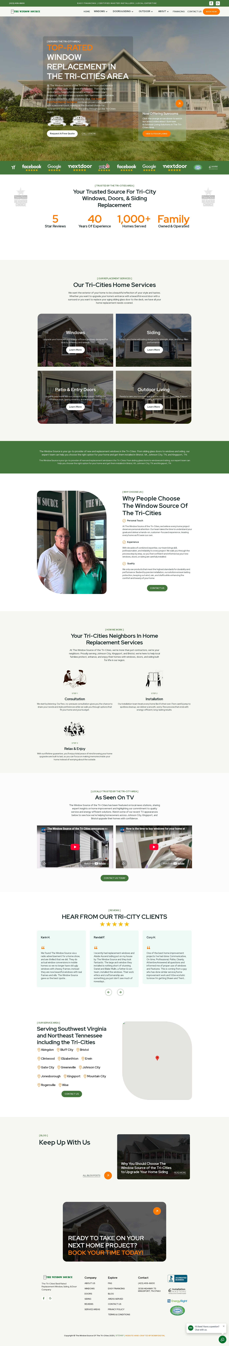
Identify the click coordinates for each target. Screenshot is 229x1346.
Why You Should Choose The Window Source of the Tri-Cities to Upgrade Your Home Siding (146, 1168)
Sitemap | (120, 1335)
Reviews (89, 1304)
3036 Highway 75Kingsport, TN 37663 (149, 1289)
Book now (211, 11)
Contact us (194, 11)
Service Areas (92, 1309)
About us (90, 1283)
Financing (179, 11)
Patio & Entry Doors (75, 389)
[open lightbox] (179, 103)
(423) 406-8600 (146, 1283)
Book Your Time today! (105, 1253)
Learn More (75, 349)
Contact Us (157, 588)
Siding (153, 332)
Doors (88, 1293)
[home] (30, 11)
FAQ (110, 1283)
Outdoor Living (154, 389)
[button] (100, 11)
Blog (111, 1293)
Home (87, 11)
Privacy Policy (116, 1309)
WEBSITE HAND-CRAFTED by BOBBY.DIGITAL (145, 1335)
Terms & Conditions (119, 1314)
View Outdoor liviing (156, 133)
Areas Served (115, 1298)
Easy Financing (116, 1288)
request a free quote (62, 133)
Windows (75, 332)
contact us (114, 1304)
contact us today (114, 878)
